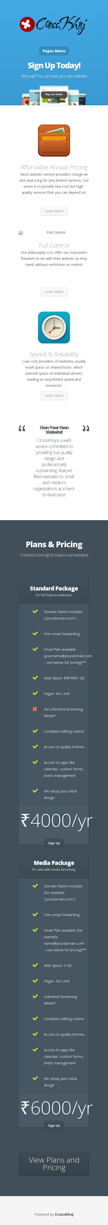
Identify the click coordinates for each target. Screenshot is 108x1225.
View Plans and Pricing (54, 1163)
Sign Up (54, 843)
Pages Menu (54, 50)
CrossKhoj (64, 1214)
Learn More (54, 211)
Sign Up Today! (54, 65)
